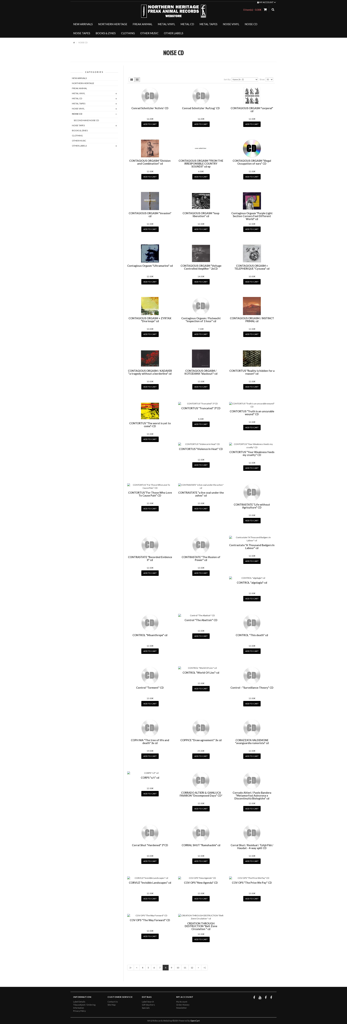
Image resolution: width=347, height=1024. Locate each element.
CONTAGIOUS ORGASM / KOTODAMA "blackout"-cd (201, 372)
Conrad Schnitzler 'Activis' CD (149, 108)
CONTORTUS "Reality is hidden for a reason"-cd (252, 372)
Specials (146, 1008)
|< (131, 967)
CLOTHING (128, 33)
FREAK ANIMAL (142, 24)
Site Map (111, 1005)
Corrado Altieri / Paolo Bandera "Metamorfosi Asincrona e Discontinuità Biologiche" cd (252, 795)
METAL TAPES (208, 24)
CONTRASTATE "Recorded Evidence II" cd (150, 559)
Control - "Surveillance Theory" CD (251, 687)
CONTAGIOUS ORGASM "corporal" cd (252, 110)
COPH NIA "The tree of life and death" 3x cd (150, 742)
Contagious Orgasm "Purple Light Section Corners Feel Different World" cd (252, 216)
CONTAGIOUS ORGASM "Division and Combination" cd (150, 162)
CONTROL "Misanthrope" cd (149, 635)
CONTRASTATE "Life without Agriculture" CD (252, 506)
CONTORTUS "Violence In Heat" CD (201, 449)
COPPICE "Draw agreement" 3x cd (201, 740)
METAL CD (187, 24)
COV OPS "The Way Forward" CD (150, 920)
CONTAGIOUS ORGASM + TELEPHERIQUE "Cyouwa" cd (251, 267)
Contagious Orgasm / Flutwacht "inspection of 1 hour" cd (201, 320)
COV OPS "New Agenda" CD (201, 882)
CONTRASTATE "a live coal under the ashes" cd (201, 494)
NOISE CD (251, 24)
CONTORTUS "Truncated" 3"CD (200, 408)
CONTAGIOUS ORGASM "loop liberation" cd (201, 215)
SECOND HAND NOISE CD (86, 120)
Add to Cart (150, 124)
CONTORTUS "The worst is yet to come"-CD (150, 425)
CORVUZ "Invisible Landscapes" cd (150, 882)
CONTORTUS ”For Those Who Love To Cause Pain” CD (150, 494)
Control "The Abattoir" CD (201, 620)
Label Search (148, 1001)
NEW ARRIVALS (83, 24)
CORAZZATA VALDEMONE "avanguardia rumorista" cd (252, 742)
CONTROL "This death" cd (252, 635)
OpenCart (195, 1020)
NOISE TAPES (81, 33)
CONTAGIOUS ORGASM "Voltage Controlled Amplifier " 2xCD (201, 267)
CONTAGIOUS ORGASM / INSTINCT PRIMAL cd (252, 320)
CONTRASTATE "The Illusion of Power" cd (201, 559)
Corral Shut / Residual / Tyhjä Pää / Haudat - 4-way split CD (252, 847)
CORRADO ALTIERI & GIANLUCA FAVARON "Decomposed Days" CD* (201, 794)
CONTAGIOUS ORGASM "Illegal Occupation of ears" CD (252, 162)
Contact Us (113, 1001)
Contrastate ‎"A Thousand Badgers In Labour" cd (252, 547)
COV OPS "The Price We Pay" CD (252, 882)
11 (185, 967)
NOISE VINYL (231, 24)
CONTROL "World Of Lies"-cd (201, 672)
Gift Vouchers (148, 1005)
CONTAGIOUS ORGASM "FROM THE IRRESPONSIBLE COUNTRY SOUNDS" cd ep (201, 163)
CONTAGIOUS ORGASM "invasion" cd (150, 215)
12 (192, 967)
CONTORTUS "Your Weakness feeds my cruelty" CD (251, 453)
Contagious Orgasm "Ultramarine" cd (150, 265)
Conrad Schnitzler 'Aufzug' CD (201, 108)
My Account (181, 1001)
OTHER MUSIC (149, 33)
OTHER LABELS (173, 33)
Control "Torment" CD (150, 687)
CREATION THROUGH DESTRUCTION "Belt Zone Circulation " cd (201, 926)
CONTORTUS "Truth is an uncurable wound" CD (252, 413)
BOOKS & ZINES (106, 33)
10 (178, 967)
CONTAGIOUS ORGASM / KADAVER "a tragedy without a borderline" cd (150, 372)
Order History (182, 1005)
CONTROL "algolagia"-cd (252, 582)
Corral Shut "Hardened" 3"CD (150, 845)
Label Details (79, 1001)
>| (204, 967)
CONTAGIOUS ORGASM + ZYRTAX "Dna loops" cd (149, 320)
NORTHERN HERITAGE (112, 24)
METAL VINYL (166, 24)
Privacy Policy (79, 1011)
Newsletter (181, 1008)
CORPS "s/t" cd (150, 777)
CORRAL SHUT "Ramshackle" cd (201, 845)
